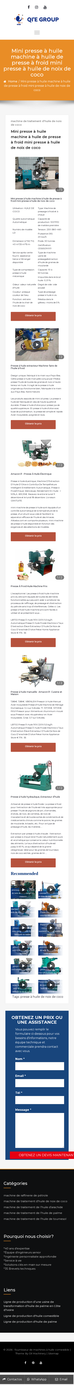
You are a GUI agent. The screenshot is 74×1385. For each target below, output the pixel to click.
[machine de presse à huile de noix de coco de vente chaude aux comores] (23, 908)
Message (23, 1109)
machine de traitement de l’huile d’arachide (33, 1207)
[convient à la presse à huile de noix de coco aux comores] (50, 889)
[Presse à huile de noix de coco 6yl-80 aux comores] (50, 908)
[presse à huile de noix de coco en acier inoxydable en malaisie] (23, 965)
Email (20, 1076)
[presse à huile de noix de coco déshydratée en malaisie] (50, 965)
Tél (18, 1093)
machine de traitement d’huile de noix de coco (35, 1201)
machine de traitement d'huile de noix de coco (36, 123)
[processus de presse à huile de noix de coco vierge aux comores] (23, 889)
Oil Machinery (37, 1353)
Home (12, 81)
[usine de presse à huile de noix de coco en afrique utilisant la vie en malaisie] (23, 985)
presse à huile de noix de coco (41, 996)
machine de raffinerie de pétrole (26, 1195)
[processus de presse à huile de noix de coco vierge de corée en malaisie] (50, 947)
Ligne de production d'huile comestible (31, 1316)
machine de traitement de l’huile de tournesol (35, 1219)
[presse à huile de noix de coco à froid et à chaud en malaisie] (23, 947)
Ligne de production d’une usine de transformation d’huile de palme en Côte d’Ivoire (32, 1306)
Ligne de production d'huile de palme (30, 1321)
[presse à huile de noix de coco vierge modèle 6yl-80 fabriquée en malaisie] (23, 927)
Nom (20, 1059)
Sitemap (53, 1353)
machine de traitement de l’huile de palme (33, 1213)
